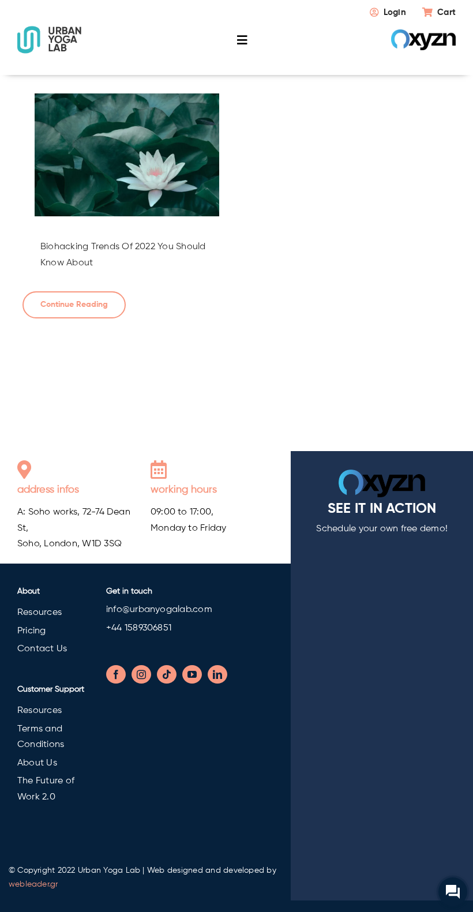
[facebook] (116, 674)
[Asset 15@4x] (49, 30)
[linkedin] (217, 674)
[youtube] (192, 674)
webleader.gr (33, 884)
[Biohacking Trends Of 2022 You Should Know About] (127, 154)
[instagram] (141, 674)
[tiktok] (167, 674)
